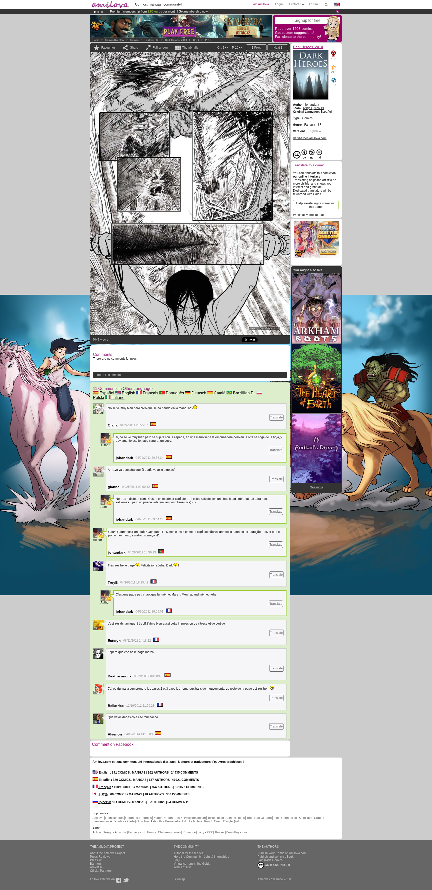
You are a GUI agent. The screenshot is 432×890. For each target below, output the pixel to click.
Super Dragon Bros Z (168, 818)
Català (219, 393)
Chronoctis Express (138, 818)
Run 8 (208, 821)
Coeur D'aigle (224, 821)
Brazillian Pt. (244, 393)
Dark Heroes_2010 (176, 40)
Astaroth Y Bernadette (165, 821)
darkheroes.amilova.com (309, 138)
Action (96, 832)
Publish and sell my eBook (276, 856)
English (128, 393)
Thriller (219, 832)
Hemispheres (114, 818)
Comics (134, 40)
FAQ (177, 860)
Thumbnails (190, 47)
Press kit (96, 860)
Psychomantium (195, 818)
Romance (189, 832)
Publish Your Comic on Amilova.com (282, 853)
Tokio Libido (216, 818)
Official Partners (101, 870)
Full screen (160, 47)
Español (106, 393)
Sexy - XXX (205, 832)
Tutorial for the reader (188, 853)
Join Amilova (260, 4)
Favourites (108, 47)
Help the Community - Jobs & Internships (201, 856)
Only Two (142, 821)
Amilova (98, 818)
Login (279, 4)
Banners (96, 863)
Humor (151, 832)
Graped (319, 818)
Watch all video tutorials (309, 215)
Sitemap (179, 879)
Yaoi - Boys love (237, 832)
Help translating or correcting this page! (316, 205)
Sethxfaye (305, 818)
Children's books (169, 832)
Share (134, 47)
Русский (104, 802)
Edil (184, 821)
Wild (237, 821)
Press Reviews (100, 856)
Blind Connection (285, 818)
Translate (276, 417)
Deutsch (198, 393)
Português (174, 393)
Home (95, 40)
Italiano (117, 397)
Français (150, 393)
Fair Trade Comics (270, 860)
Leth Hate (195, 821)
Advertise (96, 867)
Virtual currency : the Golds (192, 863)
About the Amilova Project (107, 853)
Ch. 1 (196, 40)
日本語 (103, 794)
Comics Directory (114, 40)
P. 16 (208, 40)
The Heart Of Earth (259, 818)
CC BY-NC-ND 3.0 (277, 865)
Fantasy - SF (151, 40)
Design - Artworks (114, 832)
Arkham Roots (235, 818)
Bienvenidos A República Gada (113, 821)
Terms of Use (183, 867)
